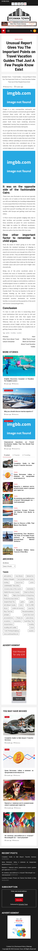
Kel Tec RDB (30, 605)
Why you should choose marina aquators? (18, 411)
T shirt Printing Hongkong (11, 630)
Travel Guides (19, 39)
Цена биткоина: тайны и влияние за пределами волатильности (24, 476)
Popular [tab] (17, 455)
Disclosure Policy (20, 946)
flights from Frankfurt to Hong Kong (23, 595)
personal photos (8, 618)
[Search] (31, 31)
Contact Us (10, 946)
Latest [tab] (7, 455)
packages (6, 614)
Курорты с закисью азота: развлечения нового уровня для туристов (24, 488)
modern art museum (18, 608)
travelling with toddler (10, 627)
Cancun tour (19, 582)
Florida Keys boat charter (11, 598)
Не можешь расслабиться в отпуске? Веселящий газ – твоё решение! (24, 500)
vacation (19, 333)
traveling (13, 333)
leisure (6, 608)
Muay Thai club (8, 611)
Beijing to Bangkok (9, 579)
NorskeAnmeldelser (28, 611)
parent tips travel (29, 614)
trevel (32, 627)
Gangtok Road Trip (9, 601)
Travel (16, 461)
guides (8, 333)
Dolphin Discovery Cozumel (11, 592)
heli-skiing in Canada (9, 605)
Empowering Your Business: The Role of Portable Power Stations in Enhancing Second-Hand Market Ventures (24, 537)
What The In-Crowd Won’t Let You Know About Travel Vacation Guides (28, 341)
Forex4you (31, 598)
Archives (6, 563)
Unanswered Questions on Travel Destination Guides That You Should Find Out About (19, 444)
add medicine (7, 576)
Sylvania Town (6, 77)
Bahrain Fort (30, 576)
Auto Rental (19, 576)
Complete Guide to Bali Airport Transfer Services (19, 857)
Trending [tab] (27, 455)
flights (6, 595)
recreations (7, 621)
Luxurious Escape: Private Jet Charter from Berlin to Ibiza (24, 512)
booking (6, 582)
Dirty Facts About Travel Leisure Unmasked (11, 339)
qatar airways (30, 618)
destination (30, 589)
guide (22, 601)
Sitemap (29, 946)
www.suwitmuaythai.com (11, 634)
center (32, 582)
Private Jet (20, 618)
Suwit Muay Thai (29, 621)
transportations (8, 624)
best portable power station (26, 579)
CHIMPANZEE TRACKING (11, 585)
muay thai (31, 608)
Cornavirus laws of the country (12, 589)
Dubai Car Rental (29, 592)
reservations (17, 621)
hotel (21, 605)
